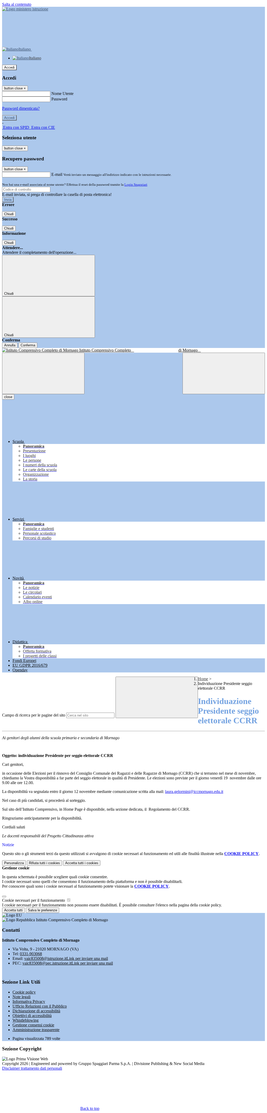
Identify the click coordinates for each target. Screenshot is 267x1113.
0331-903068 (31, 954)
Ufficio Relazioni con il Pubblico (40, 1006)
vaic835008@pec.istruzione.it (67, 963)
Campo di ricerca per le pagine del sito (33, 715)
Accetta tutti (81, 863)
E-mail (56, 174)
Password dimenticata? (21, 108)
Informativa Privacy (29, 1001)
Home (203, 679)
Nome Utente (62, 93)
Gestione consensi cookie (33, 1025)
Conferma (28, 345)
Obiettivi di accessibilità (32, 1015)
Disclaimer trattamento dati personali (32, 1068)
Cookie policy (24, 992)
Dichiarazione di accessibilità (36, 1011)
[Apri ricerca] (224, 373)
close (8, 397)
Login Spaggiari (135, 184)
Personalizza (14, 863)
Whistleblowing (26, 1020)
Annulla (9, 345)
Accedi (9, 67)
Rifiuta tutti (44, 863)
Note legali (22, 997)
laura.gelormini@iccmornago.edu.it (194, 791)
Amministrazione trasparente (36, 1029)
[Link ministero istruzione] (25, 9)
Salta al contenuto (16, 4)
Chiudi (9, 214)
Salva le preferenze (42, 910)
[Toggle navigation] (43, 373)
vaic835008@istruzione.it (66, 958)
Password (59, 99)
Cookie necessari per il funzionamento (34, 900)
